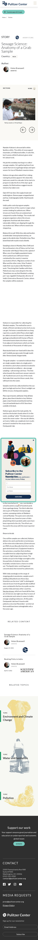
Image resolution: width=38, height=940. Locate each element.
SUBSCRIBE (18, 496)
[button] (18, 474)
